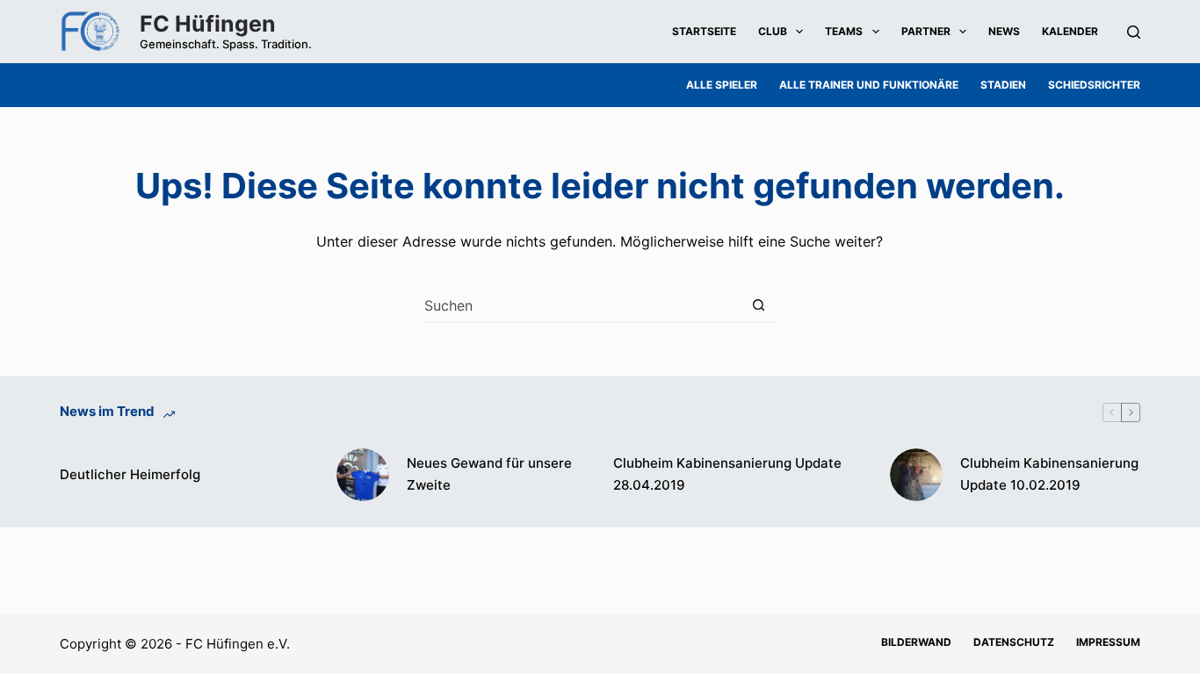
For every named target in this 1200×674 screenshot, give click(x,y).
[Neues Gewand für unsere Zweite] (362, 474)
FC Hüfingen (208, 24)
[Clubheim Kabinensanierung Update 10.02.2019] (916, 474)
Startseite (704, 31)
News (1004, 31)
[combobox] (582, 305)
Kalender (1070, 31)
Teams (844, 31)
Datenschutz (1013, 642)
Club (772, 31)
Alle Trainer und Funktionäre (868, 84)
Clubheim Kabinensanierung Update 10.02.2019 (1049, 474)
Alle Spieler (721, 84)
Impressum (1108, 642)
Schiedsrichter (1094, 84)
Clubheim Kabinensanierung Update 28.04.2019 (727, 474)
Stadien (1003, 84)
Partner (926, 31)
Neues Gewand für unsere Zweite (489, 474)
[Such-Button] (758, 305)
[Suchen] (1133, 32)
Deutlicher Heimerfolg (130, 474)
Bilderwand (916, 642)
